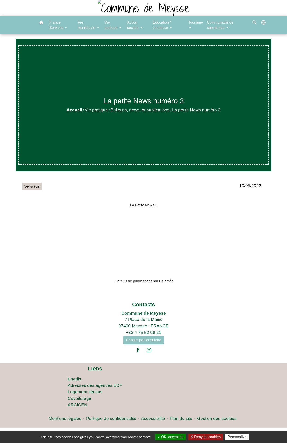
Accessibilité (153, 418)
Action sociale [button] (133, 25)
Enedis (74, 379)
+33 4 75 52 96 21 (143, 332)
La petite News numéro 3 (196, 110)
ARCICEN (77, 404)
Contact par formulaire (143, 340)
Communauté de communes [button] (220, 25)
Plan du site (181, 418)
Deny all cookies (207, 437)
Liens (95, 368)
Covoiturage (79, 398)
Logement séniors (85, 391)
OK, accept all (171, 437)
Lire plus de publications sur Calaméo (143, 281)
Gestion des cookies (217, 418)
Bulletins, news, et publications (140, 110)
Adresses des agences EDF (95, 385)
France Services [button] (56, 25)
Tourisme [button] (195, 22)
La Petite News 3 (143, 205)
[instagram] (149, 350)
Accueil (74, 110)
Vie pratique (96, 110)
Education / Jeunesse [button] (162, 25)
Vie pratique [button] (111, 25)
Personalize (237, 437)
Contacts (143, 304)
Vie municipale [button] (87, 25)
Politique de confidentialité (111, 418)
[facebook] (137, 350)
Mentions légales (65, 418)
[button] (41, 23)
